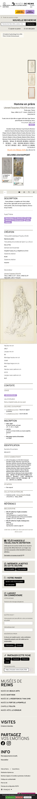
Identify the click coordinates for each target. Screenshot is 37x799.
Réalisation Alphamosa (7, 772)
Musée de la (15, 699)
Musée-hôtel (11, 710)
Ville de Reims (5, 769)
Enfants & (7, 726)
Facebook (16, 659)
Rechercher (31, 24)
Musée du (13, 703)
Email (7, 662)
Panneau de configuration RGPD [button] (10, 786)
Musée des (19, 11)
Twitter (8, 659)
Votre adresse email (9, 627)
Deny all (19, 797)
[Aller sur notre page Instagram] (9, 743)
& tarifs (9, 756)
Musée (30, 11)
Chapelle (8, 706)
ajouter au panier (15, 29)
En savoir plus (32, 6)
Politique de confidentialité (8, 779)
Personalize (27, 797)
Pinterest (25, 659)
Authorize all (10, 797)
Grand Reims (15, 769)
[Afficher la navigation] (4, 4)
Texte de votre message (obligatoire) (13, 602)
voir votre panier (30, 29)
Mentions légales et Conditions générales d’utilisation (15, 776)
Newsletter (4, 760)
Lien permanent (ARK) (9, 666)
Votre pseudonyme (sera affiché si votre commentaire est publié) (18, 619)
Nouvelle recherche (24, 20)
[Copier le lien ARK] (31, 669)
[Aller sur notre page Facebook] (3, 743)
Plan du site (4, 783)
